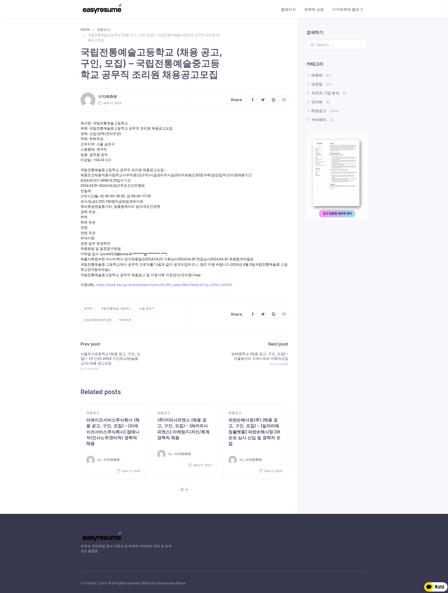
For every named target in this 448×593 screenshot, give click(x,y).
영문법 (316, 84)
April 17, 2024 (131, 471)
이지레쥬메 (107, 96)
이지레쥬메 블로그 (347, 9)
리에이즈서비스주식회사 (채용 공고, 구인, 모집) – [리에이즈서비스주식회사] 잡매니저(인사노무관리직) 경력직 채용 (113, 431)
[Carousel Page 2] (186, 489)
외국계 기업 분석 (325, 93)
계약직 (88, 308)
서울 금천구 (147, 308)
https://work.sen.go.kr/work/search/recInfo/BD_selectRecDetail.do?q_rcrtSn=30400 (164, 284)
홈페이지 (288, 9)
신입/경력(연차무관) (97, 320)
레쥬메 (316, 75)
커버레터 (318, 119)
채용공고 (103, 29)
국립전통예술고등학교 (116, 308)
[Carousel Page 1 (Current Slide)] (182, 489)
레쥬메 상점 (314, 9)
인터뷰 (316, 101)
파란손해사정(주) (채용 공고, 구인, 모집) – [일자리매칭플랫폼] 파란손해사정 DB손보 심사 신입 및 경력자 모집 (254, 431)
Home (85, 29)
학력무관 (125, 320)
